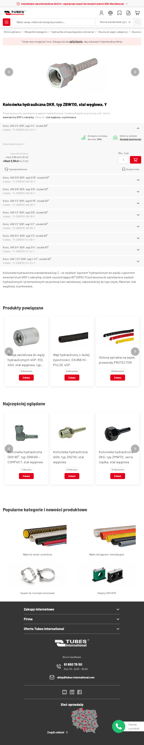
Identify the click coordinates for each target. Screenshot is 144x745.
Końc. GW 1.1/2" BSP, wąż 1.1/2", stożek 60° (27, 259)
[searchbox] (53, 22)
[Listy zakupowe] (119, 13)
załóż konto (76, 41)
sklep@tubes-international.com (75, 677)
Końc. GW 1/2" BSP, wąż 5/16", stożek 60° (26, 200)
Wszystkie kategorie (36, 31)
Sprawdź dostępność (130, 139)
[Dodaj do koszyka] (135, 160)
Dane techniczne (12, 144)
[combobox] (114, 22)
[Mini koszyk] (137, 13)
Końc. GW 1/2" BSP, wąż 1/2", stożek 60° (25, 224)
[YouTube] (64, 693)
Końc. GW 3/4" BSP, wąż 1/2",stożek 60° (25, 235)
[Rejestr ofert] (128, 13)
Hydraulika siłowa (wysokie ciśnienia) (72, 31)
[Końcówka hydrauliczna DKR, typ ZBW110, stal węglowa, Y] (72, 72)
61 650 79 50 (73, 664)
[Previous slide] (9, 72)
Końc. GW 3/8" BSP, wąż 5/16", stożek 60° (26, 177)
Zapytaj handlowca (18, 169)
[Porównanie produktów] (110, 13)
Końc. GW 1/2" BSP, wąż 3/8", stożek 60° (25, 212)
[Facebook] (79, 693)
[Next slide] (135, 72)
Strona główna (12, 31)
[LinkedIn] (72, 693)
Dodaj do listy (132, 169)
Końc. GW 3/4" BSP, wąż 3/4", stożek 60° (26, 247)
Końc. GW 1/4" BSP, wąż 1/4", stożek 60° (25, 125)
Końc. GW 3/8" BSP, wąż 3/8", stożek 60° (25, 189)
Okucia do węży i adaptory (113, 31)
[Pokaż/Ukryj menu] (6, 22)
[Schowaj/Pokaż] (138, 128)
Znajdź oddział (55, 732)
